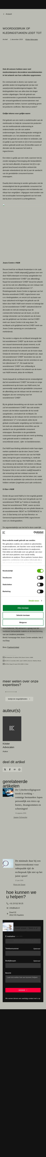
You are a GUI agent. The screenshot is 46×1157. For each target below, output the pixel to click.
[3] (39, 502)
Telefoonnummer (12, 949)
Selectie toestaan (23, 615)
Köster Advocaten (31, 39)
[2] (31, 470)
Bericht (8, 973)
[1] (28, 273)
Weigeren (23, 622)
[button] (5, 769)
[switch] (40, 577)
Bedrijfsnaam (10, 961)
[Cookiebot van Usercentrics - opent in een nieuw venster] (33, 532)
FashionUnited (13, 647)
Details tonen (34, 601)
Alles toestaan (23, 608)
